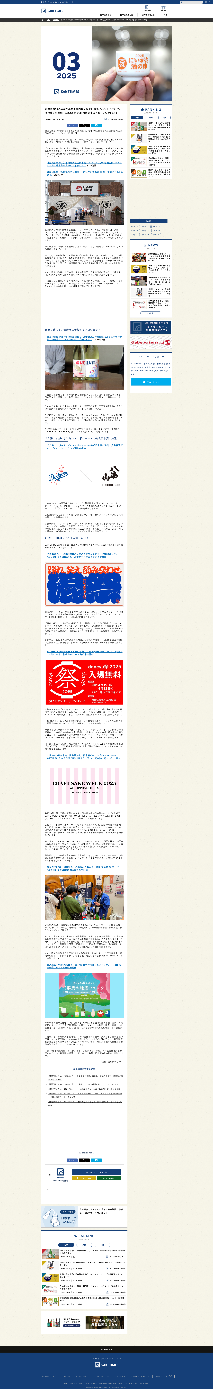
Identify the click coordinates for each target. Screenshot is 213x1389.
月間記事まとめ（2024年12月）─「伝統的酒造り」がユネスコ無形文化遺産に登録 (84, 1089)
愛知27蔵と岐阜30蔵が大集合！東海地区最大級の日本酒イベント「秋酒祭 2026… (92, 1299)
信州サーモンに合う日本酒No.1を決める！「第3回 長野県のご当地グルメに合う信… (93, 1263)
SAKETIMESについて (48, 1376)
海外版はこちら (161, 1376)
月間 (102, 1245)
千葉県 (156, 231)
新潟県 (135, 227)
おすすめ (60, 119)
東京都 (135, 231)
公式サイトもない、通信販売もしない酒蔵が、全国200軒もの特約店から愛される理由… (92, 1251)
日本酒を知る (105, 15)
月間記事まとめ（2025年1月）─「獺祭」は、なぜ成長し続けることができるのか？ (84, 1084)
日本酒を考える (148, 15)
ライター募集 (120, 1376)
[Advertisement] (84, 308)
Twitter (205, 2)
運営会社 (66, 1376)
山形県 (135, 235)
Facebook (209, 2)
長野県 (145, 231)
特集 (165, 15)
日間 (66, 1245)
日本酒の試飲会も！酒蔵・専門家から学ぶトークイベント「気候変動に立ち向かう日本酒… (92, 1287)
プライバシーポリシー (100, 1376)
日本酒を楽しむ (126, 15)
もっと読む (150, 313)
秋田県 (156, 235)
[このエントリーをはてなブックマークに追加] (96, 125)
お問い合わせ (81, 1376)
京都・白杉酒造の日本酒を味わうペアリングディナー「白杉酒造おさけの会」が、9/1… (91, 1275)
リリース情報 (78, 1268)
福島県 (145, 235)
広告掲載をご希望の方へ (140, 1376)
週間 (84, 1245)
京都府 (156, 227)
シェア (73, 125)
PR (74, 1257)
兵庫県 (146, 227)
